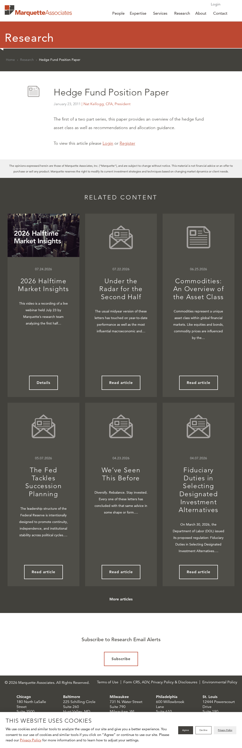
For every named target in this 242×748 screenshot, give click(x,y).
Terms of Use (107, 682)
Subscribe (121, 659)
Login (215, 4)
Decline (203, 730)
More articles (121, 599)
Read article (121, 382)
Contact (220, 13)
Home (10, 60)
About (200, 13)
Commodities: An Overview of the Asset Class (198, 289)
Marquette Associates (38, 10)
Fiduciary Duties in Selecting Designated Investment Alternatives (198, 490)
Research (182, 13)
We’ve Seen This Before (121, 474)
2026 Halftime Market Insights (43, 285)
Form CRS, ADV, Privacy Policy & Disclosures (160, 682)
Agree (185, 730)
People (118, 13)
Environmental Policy (219, 682)
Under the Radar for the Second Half (121, 289)
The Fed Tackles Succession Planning (43, 482)
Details (43, 382)
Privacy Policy (30, 740)
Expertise (138, 13)
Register (127, 143)
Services (160, 13)
